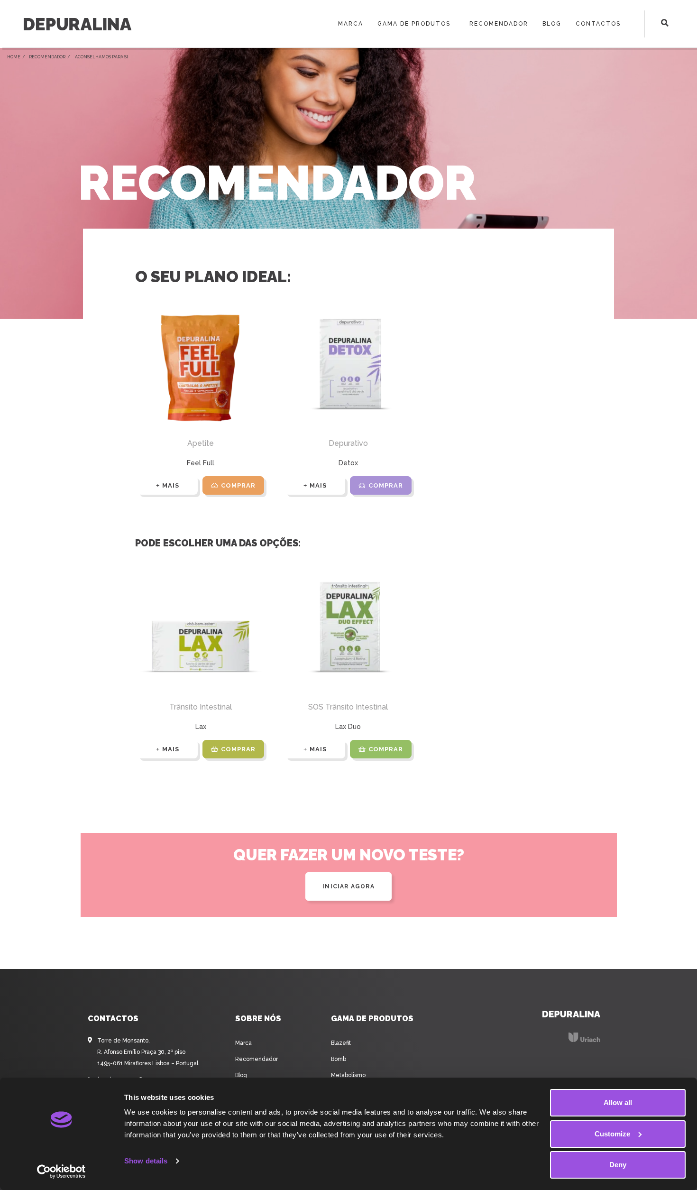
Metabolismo (348, 1075)
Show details (145, 1161)
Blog (551, 23)
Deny (617, 1165)
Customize (612, 1134)
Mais (170, 485)
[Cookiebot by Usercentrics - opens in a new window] (61, 1171)
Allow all (618, 1102)
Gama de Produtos (413, 23)
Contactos (598, 23)
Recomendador (498, 23)
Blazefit (341, 1043)
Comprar (238, 485)
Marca (350, 23)
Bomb (338, 1059)
